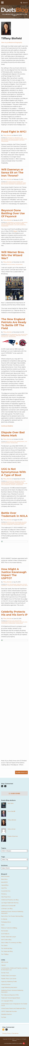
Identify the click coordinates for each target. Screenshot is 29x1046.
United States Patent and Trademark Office (13, 1008)
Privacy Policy (6, 1033)
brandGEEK (4, 882)
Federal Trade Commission (8, 975)
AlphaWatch (10, 137)
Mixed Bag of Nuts (21, 335)
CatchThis (4, 888)
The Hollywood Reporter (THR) (10, 995)
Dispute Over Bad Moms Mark (13, 434)
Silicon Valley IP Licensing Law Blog (11, 942)
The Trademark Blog (7, 951)
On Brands (4, 919)
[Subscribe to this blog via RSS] (2, 786)
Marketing (19, 183)
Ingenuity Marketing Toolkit (9, 981)
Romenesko (4, 931)
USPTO (24, 184)
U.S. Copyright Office (7, 1001)
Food (25, 139)
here (15, 231)
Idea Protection (6, 140)
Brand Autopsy (5, 876)
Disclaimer (15, 1033)
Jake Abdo (11, 803)
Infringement (15, 140)
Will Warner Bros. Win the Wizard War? (12, 255)
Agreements (10, 222)
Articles (9, 334)
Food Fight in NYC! (13, 131)
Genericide (18, 482)
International (20, 483)
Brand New (4, 879)
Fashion (3, 224)
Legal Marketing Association (9, 987)
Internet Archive (5, 984)
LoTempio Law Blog (6, 908)
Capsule (3, 965)
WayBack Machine (6, 1014)
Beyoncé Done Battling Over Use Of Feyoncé (13, 213)
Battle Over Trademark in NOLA (14, 514)
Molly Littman (11, 829)
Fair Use (13, 223)
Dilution (9, 181)
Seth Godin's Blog (6, 939)
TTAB (22, 585)
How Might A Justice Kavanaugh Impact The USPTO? (14, 574)
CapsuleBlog (4, 885)
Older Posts (21, 772)
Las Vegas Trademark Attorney (10, 902)
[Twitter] (5, 786)
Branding (17, 137)
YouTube (3, 1017)
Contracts (11, 139)
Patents (13, 484)
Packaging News (6, 922)
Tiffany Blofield (7, 135)
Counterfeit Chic (5, 891)
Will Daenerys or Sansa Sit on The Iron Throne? (12, 172)
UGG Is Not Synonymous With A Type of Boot (13, 472)
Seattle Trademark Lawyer (8, 936)
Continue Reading (7, 426)
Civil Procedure (5, 223)
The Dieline (4, 945)
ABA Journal (4, 962)
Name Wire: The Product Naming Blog (12, 916)
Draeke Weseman (13, 836)
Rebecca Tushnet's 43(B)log (9, 928)
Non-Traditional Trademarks (14, 622)
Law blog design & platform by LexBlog (13, 1043)
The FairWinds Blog (6, 948)
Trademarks (4, 141)
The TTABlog (4, 954)
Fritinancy (4, 894)
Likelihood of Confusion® (8, 905)
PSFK (2, 925)
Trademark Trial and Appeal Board (10, 998)
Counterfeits (5, 622)
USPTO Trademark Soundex (9, 1011)
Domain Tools (5, 972)
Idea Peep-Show (6, 897)
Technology (4, 336)
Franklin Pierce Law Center (8, 978)
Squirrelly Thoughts (7, 585)
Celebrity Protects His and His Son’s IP (14, 613)
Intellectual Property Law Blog (9, 900)
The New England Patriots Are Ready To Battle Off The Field (13, 324)
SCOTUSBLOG (5, 933)
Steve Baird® (11, 811)
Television (11, 184)
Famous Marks (19, 139)
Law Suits (21, 140)
